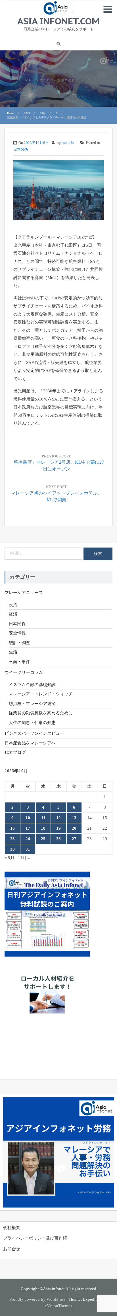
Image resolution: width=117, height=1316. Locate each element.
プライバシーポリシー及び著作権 (35, 1238)
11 (43, 817)
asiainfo (68, 142)
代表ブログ (15, 752)
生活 (13, 652)
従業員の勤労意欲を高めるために (41, 713)
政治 (13, 604)
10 (28, 817)
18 (43, 828)
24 (28, 838)
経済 (13, 614)
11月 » (24, 857)
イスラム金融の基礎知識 (32, 684)
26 (58, 838)
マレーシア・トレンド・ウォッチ (41, 694)
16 (12, 828)
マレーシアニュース (24, 592)
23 (12, 838)
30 (12, 849)
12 (58, 817)
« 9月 (9, 857)
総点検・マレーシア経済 (32, 703)
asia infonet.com (58, 21)
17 (28, 828)
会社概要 (11, 1227)
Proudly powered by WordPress (37, 1299)
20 (74, 828)
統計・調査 (19, 642)
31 (28, 849)
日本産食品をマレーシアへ (30, 743)
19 (58, 828)
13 (74, 817)
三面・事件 (19, 661)
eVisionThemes (58, 1306)
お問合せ (11, 1249)
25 (43, 838)
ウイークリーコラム (24, 672)
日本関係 (20, 149)
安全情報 (17, 633)
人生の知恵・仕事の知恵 (32, 722)
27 (74, 838)
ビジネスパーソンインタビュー (34, 733)
